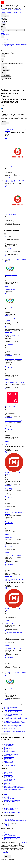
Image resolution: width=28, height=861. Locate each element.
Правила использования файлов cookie (11, 12)
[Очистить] (3, 55)
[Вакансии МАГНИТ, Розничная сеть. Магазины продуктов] (15, 462)
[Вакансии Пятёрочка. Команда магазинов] (15, 152)
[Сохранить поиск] (2, 59)
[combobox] (8, 52)
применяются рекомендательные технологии (14, 843)
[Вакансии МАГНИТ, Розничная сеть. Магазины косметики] (15, 598)
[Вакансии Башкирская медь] (15, 268)
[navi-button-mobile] (2, 36)
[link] (3, 28)
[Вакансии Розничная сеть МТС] (15, 398)
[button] (2, 31)
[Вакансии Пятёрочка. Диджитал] (15, 200)
